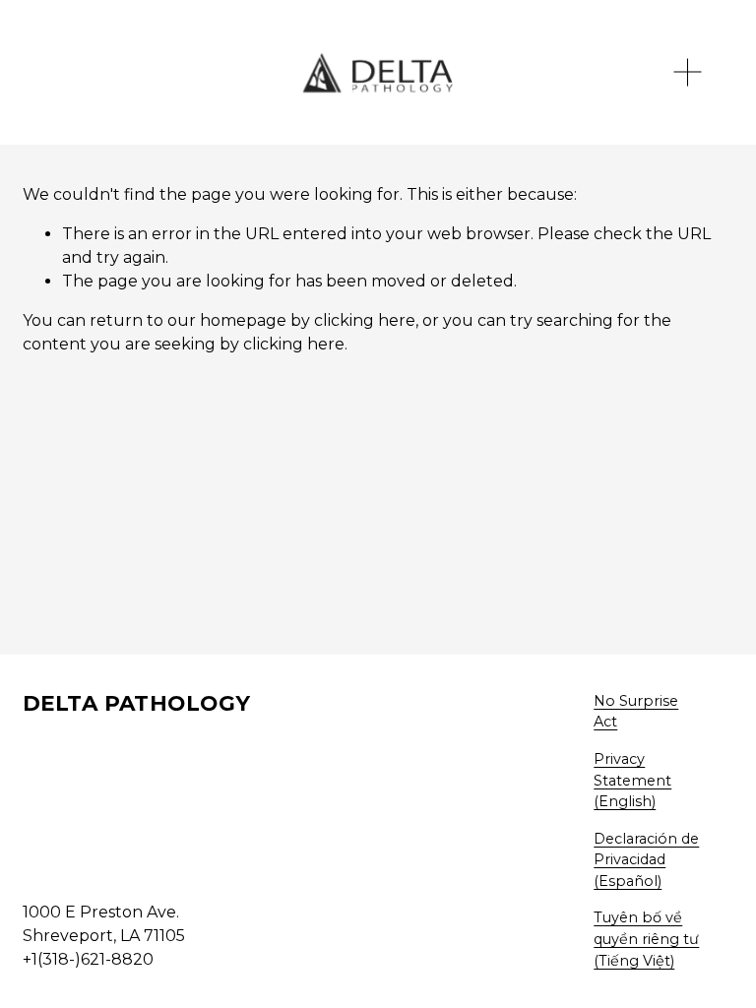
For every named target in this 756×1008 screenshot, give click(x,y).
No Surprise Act (636, 711)
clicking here (364, 320)
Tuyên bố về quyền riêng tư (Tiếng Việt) (646, 939)
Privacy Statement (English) (632, 780)
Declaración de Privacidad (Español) (646, 860)
